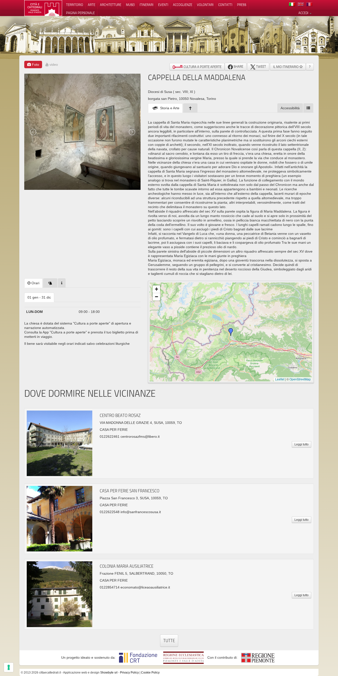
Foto (35, 64)
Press (241, 4)
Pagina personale (80, 13)
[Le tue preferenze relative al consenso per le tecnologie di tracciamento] (8, 667)
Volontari (205, 4)
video (53, 64)
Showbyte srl (109, 672)
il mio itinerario (286, 67)
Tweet (260, 66)
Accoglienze (182, 4)
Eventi (163, 4)
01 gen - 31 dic (39, 297)
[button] (231, 332)
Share (238, 66)
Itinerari (146, 4)
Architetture (110, 4)
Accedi (303, 13)
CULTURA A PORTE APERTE (202, 67)
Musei (130, 4)
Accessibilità (290, 108)
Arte (91, 4)
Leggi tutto (301, 444)
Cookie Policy (150, 672)
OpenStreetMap (300, 379)
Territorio (74, 4)
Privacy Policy (129, 672)
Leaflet (279, 379)
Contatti (225, 4)
